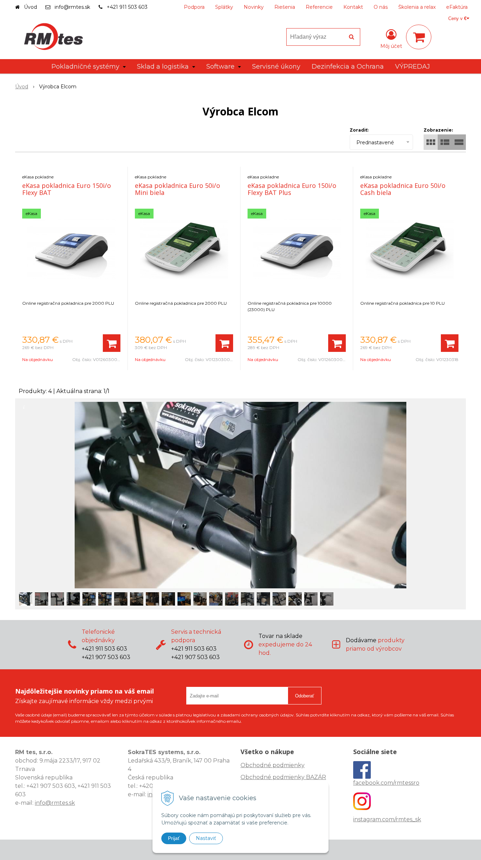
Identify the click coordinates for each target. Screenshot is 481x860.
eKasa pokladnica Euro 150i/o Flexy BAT (66, 189)
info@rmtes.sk (72, 7)
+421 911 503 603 (127, 7)
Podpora (194, 7)
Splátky (224, 7)
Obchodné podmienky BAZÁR (283, 777)
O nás (381, 7)
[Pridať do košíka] (111, 343)
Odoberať (304, 695)
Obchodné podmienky (273, 765)
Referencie (319, 7)
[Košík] (418, 37)
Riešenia (284, 7)
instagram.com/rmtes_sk (387, 819)
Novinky (254, 7)
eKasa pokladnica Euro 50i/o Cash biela (402, 189)
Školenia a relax (417, 7)
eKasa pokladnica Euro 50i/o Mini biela (177, 189)
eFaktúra (457, 7)
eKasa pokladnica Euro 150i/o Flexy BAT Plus (292, 189)
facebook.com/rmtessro (386, 782)
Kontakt (353, 7)
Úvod (30, 7)
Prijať (174, 838)
